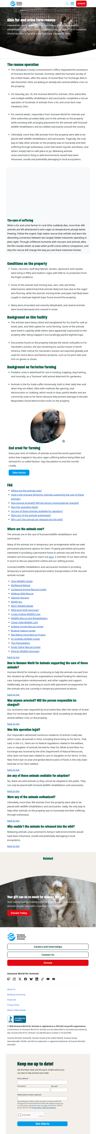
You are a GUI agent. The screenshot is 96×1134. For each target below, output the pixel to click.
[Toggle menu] (72, 3)
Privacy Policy (13, 1005)
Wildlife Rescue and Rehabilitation (29, 618)
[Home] (16, 937)
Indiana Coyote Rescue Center (27, 626)
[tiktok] (42, 979)
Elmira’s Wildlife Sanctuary (25, 651)
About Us (11, 989)
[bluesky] (31, 979)
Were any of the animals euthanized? (31, 515)
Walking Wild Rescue (22, 593)
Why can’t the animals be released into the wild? (37, 519)
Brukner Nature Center (23, 630)
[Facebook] (25, 979)
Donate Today (19, 913)
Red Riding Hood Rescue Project (28, 634)
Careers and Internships (48, 946)
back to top (13, 657)
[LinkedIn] (36, 979)
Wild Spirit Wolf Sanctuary (25, 610)
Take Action (19, 472)
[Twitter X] (19, 979)
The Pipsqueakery (20, 643)
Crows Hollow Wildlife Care (25, 614)
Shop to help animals (16, 1010)
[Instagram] (14, 979)
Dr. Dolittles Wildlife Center (25, 639)
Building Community (16, 994)
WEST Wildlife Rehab (22, 606)
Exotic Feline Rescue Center (26, 647)
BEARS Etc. (16, 601)
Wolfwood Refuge (20, 585)
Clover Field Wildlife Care (24, 622)
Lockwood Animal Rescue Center (28, 589)
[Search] (68, 4)
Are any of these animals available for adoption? (37, 511)
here (51, 557)
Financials (11, 999)
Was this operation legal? (24, 507)
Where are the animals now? (26, 490)
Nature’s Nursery (20, 597)
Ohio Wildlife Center (22, 581)
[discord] (53, 979)
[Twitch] (8, 979)
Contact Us (48, 954)
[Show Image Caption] (94, 44)
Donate (81, 3)
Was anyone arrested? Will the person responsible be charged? (45, 503)
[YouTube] (48, 979)
